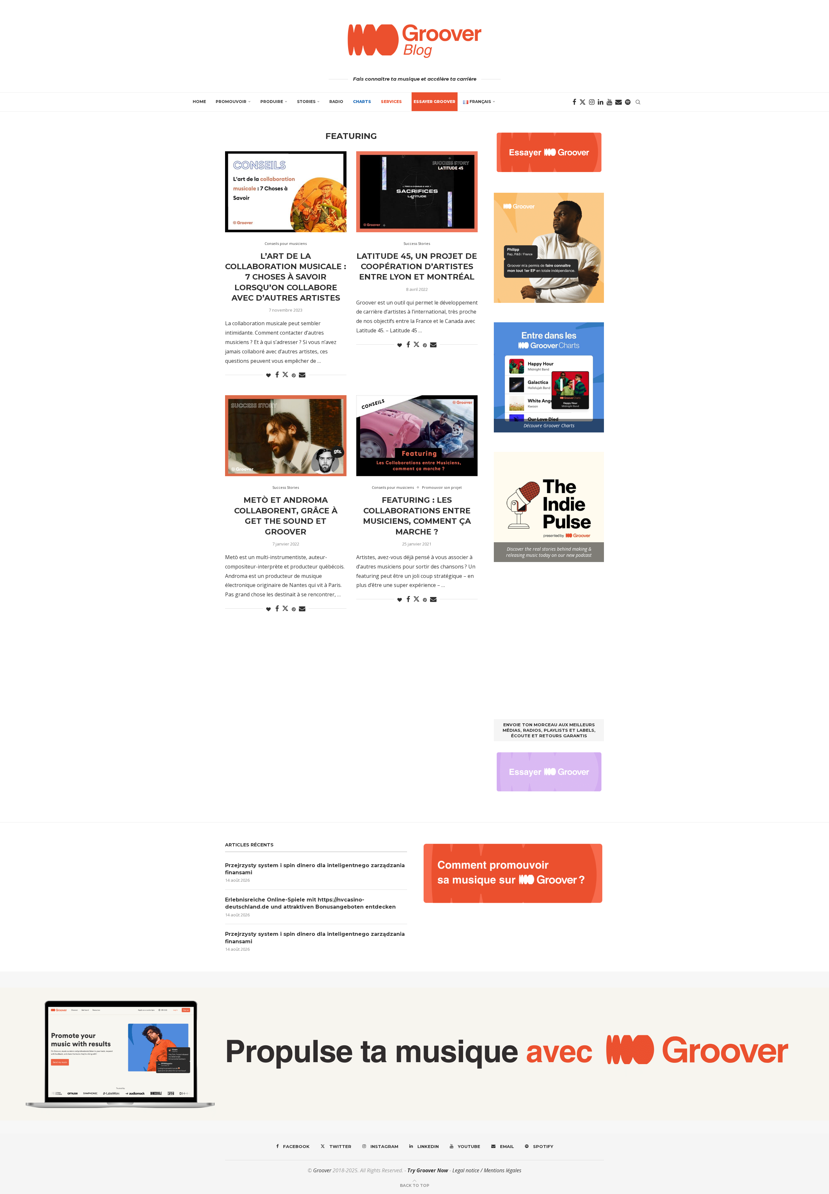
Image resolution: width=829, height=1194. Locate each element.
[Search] (638, 102)
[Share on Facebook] (277, 375)
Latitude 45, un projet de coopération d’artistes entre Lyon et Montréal (417, 266)
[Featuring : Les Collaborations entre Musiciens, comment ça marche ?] (417, 435)
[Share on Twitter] (285, 374)
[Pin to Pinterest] (294, 375)
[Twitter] (582, 102)
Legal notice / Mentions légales (486, 1170)
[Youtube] (609, 102)
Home (199, 101)
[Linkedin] (600, 102)
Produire (271, 101)
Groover (322, 1170)
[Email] (618, 102)
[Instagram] (592, 102)
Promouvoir (231, 101)
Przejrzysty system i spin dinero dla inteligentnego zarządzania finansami (315, 869)
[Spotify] (627, 102)
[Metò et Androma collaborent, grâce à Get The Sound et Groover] (285, 435)
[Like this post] (268, 375)
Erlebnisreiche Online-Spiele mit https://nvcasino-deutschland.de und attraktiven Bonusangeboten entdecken (310, 903)
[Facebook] (574, 102)
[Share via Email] (302, 375)
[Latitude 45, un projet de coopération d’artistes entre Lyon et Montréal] (417, 191)
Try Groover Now (427, 1170)
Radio (336, 101)
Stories (306, 101)
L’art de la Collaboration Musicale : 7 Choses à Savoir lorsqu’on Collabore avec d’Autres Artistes (285, 277)
